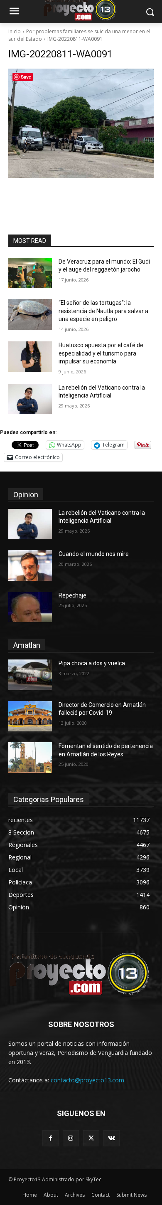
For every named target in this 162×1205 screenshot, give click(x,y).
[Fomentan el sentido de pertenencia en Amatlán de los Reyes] (30, 757)
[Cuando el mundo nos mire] (30, 565)
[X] (91, 1138)
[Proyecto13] (81, 974)
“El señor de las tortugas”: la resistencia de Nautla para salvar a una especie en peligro (103, 310)
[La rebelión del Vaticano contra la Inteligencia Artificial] (30, 399)
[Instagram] (71, 1138)
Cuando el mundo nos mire (94, 554)
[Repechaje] (30, 607)
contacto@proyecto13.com (87, 1080)
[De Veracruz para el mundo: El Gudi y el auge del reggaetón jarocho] (30, 273)
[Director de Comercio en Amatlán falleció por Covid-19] (30, 716)
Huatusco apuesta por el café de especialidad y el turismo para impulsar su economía (101, 353)
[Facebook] (50, 1138)
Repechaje (72, 595)
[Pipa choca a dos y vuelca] (30, 674)
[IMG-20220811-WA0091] (81, 123)
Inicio (14, 31)
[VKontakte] (111, 1138)
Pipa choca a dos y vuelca (92, 663)
